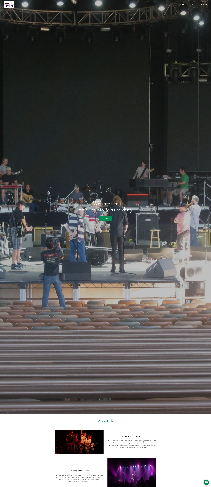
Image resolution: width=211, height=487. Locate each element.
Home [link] (181, 5)
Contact (105, 218)
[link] (9, 4)
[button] (191, 5)
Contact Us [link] (202, 5)
